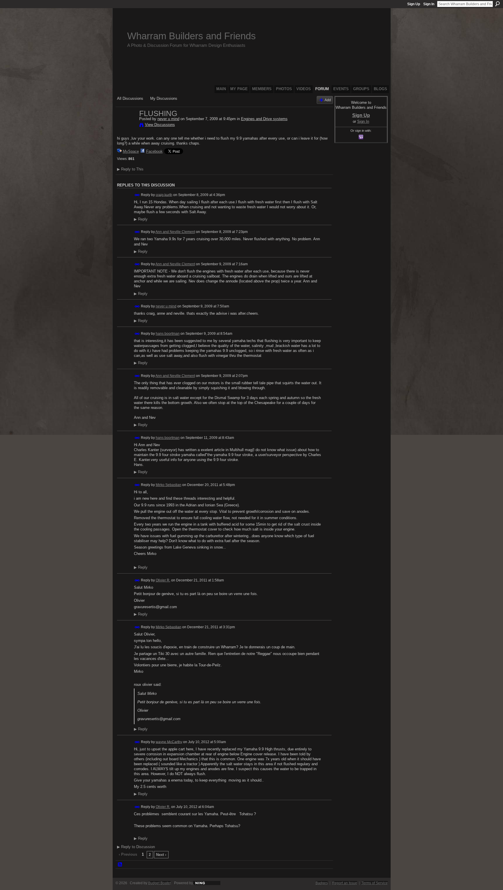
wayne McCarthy (169, 742)
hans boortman (168, 334)
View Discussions (160, 124)
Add (328, 100)
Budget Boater (159, 883)
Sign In (428, 4)
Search (497, 3)
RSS (120, 864)
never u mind (168, 119)
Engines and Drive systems (264, 119)
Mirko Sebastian (168, 485)
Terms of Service (375, 883)
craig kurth (164, 195)
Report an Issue (344, 883)
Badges (322, 883)
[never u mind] (126, 125)
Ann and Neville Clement (175, 232)
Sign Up (413, 4)
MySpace (131, 151)
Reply (141, 219)
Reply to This (130, 169)
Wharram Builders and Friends (191, 36)
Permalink (137, 195)
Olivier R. (163, 580)
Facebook (154, 151)
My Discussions (163, 98)
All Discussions (130, 98)
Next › (161, 854)
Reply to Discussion (136, 847)
